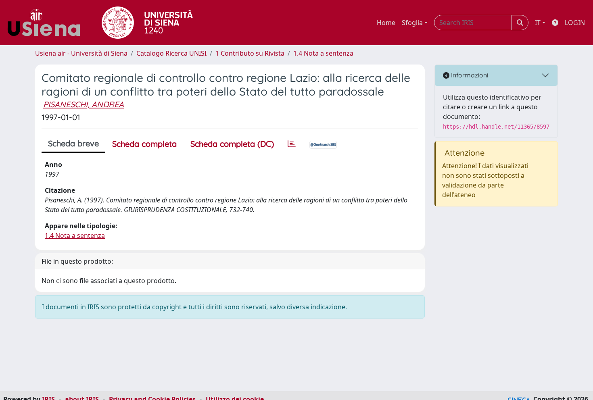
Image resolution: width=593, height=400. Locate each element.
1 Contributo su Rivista (249, 53)
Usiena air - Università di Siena (81, 53)
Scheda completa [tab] (144, 144)
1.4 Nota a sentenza (323, 53)
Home (386, 22)
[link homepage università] (147, 22)
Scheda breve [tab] (73, 143)
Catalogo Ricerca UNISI (171, 53)
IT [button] (538, 22)
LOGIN (575, 22)
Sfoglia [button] (412, 22)
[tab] (292, 143)
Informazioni (468, 75)
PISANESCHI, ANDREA (83, 104)
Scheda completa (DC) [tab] (232, 144)
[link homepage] (47, 22)
